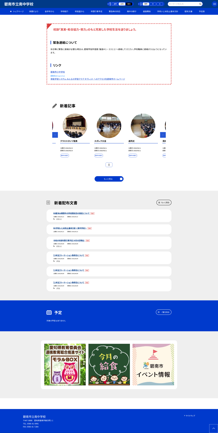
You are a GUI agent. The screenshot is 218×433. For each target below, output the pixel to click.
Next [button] (163, 135)
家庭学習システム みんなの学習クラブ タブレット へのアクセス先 (79, 78)
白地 (122, 4)
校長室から (79, 11)
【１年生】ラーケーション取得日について (68, 282)
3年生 (58, 261)
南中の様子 (131, 11)
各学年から (49, 11)
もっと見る (108, 178)
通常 (115, 4)
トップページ (18, 11)
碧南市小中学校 (58, 71)
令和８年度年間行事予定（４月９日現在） (69, 240)
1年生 (58, 288)
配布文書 (188, 11)
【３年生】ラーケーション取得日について (68, 255)
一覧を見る (165, 312)
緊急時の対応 (114, 11)
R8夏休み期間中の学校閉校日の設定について (71, 213)
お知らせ (59, 219)
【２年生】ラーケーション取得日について (68, 270)
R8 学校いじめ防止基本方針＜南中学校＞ (70, 228)
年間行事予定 (96, 11)
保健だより (33, 11)
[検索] (201, 4)
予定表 (202, 11)
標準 (145, 4)
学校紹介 (64, 11)
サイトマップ (190, 415)
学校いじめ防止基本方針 (167, 11)
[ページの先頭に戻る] (213, 428)
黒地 (129, 4)
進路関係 (147, 11)
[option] (109, 136)
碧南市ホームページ (58, 76)
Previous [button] (55, 135)
